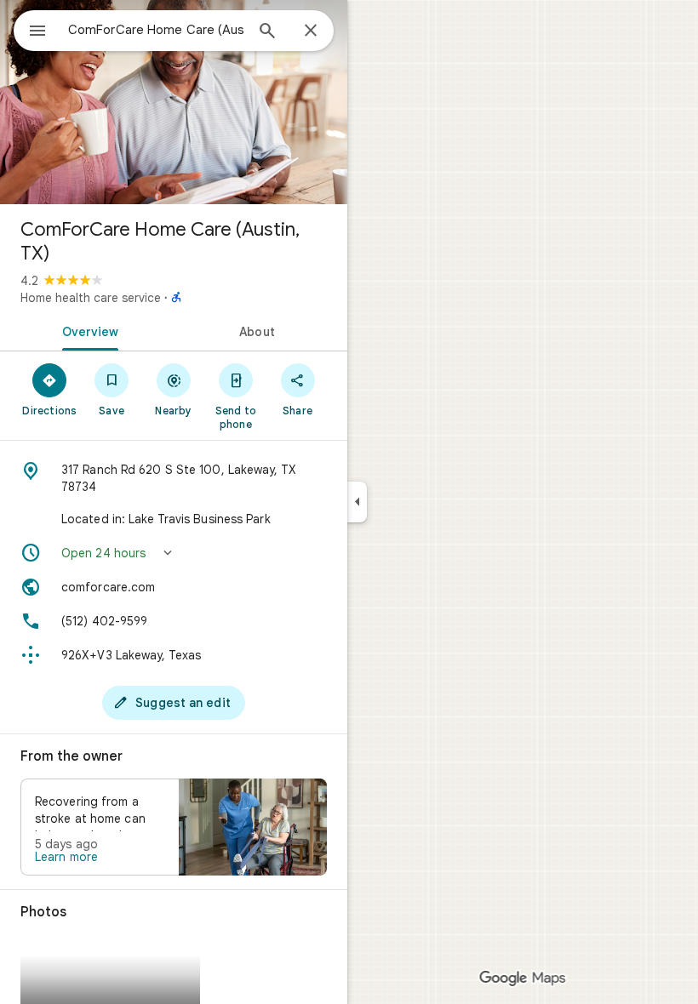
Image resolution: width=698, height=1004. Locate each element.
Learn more (66, 856)
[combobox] (155, 30)
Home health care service (90, 297)
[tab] (86, 330)
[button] (173, 553)
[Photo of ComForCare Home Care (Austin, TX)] (173, 102)
